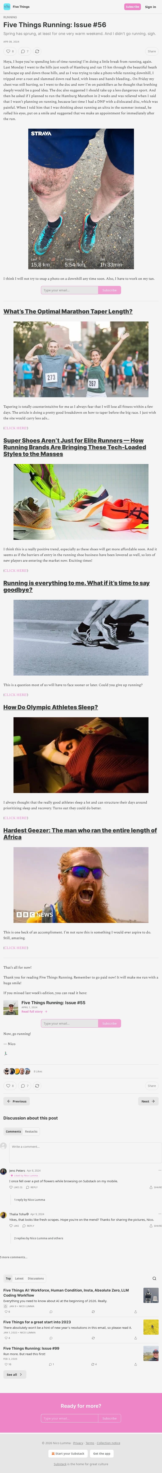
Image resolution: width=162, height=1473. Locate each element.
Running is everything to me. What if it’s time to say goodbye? (76, 586)
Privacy (78, 1443)
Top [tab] (8, 1278)
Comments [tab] (13, 1131)
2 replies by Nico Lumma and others (38, 1238)
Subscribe (132, 7)
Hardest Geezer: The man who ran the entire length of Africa (80, 834)
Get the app (101, 1454)
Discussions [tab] (36, 1278)
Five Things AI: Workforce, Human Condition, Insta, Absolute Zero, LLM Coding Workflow (66, 1292)
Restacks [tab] (31, 1131)
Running (10, 17)
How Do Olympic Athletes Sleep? (50, 707)
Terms (90, 1443)
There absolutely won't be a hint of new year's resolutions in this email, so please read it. (67, 1327)
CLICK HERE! (15, 428)
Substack (60, 1464)
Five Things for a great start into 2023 (37, 1322)
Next (145, 1101)
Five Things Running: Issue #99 (31, 1348)
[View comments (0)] (51, 1311)
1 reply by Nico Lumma (29, 1200)
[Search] (154, 1278)
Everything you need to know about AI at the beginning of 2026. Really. (55, 1301)
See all (12, 1374)
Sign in (150, 7)
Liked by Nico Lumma (26, 1175)
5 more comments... (13, 1257)
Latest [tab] (19, 1278)
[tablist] (21, 1131)
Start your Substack (69, 1454)
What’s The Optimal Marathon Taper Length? (68, 311)
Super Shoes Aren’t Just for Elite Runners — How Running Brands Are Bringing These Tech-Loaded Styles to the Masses (74, 447)
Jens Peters (17, 1170)
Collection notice (108, 1443)
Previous (19, 1101)
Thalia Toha (17, 1214)
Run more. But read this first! (24, 1354)
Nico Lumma (27, 1306)
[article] (81, 1301)
